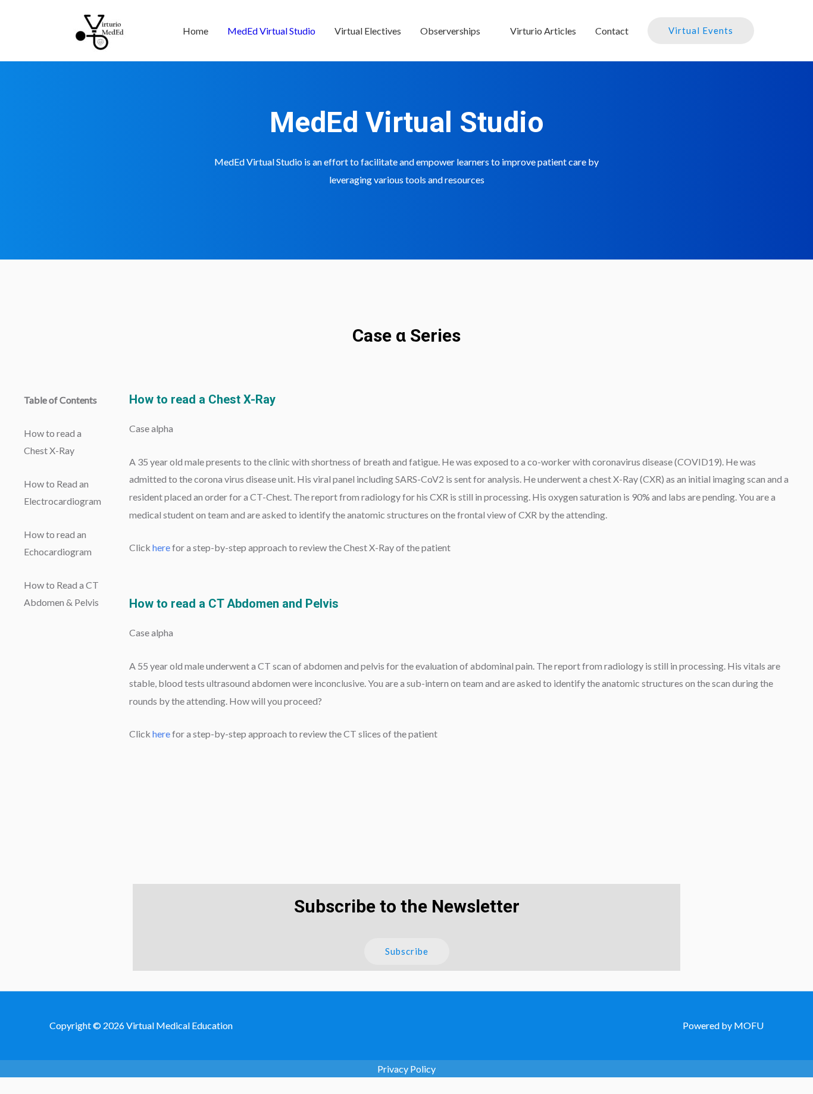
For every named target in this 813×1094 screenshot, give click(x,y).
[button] (406, 951)
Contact (611, 30)
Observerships (450, 30)
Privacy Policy (406, 1068)
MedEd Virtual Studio (271, 30)
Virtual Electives (367, 30)
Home (195, 30)
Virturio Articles (543, 30)
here (161, 547)
